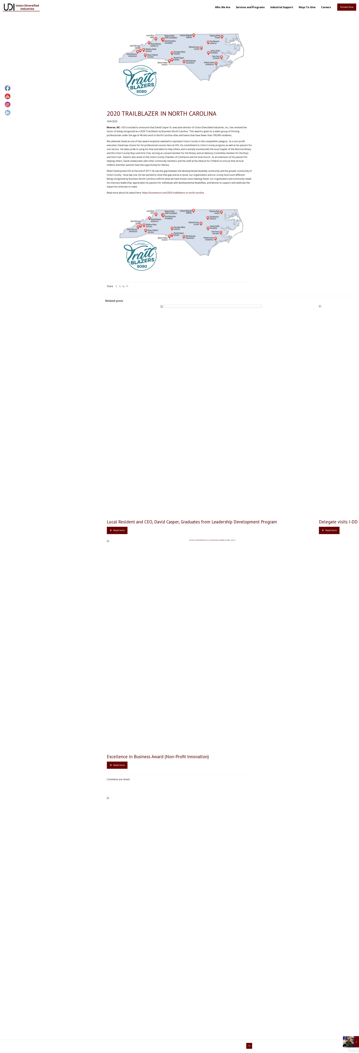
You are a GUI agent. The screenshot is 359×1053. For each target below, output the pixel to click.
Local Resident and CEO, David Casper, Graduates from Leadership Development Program (192, 522)
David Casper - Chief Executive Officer (222, 814)
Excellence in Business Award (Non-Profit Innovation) (158, 756)
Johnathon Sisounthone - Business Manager (225, 818)
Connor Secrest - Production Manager (222, 826)
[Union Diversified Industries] (21, 7)
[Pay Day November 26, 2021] (351, 1041)
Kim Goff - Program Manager (218, 822)
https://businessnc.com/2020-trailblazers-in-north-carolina (173, 192)
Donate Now (346, 7)
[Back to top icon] (249, 1046)
